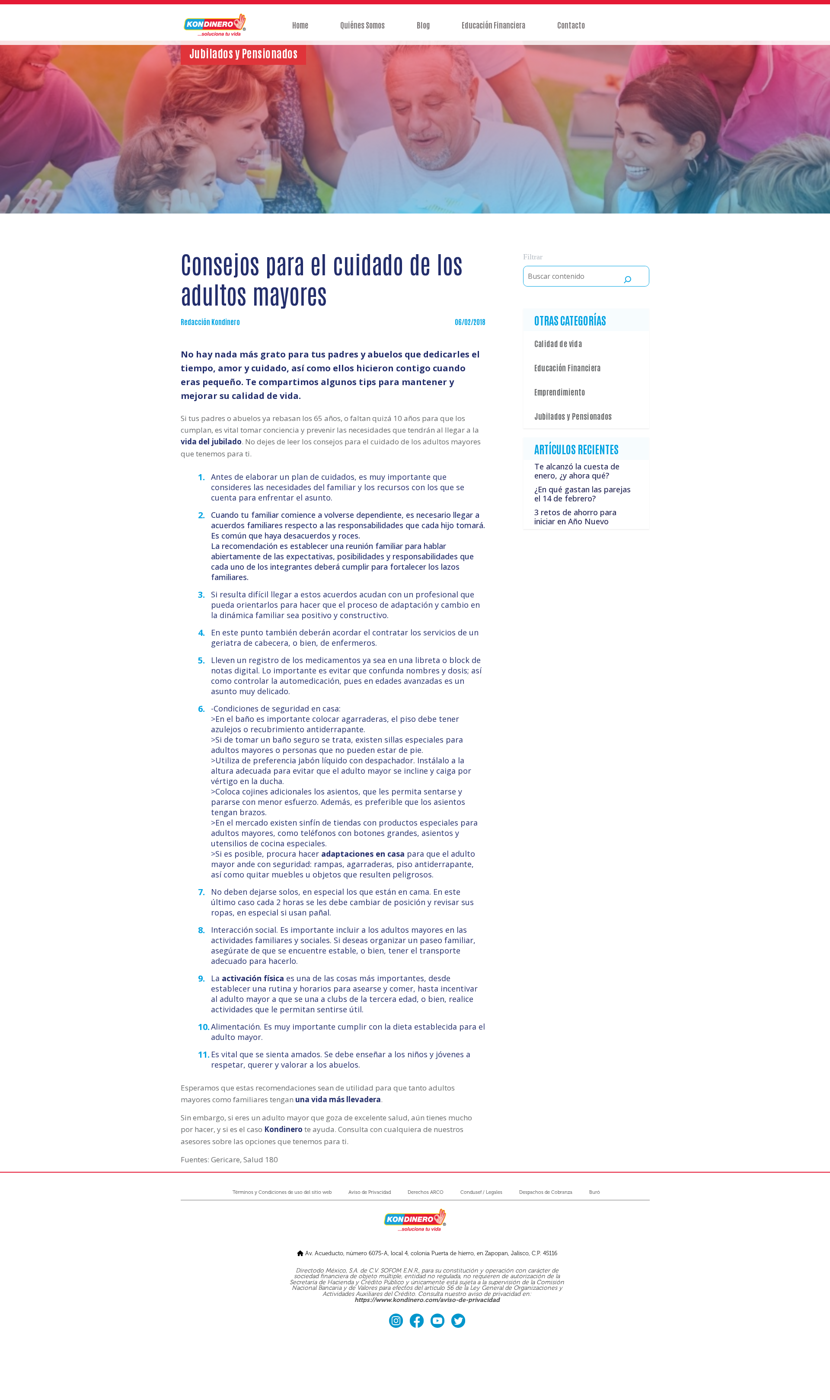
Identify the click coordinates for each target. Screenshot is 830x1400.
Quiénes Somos (362, 24)
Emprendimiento (559, 391)
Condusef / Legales (481, 1192)
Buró (594, 1192)
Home (300, 24)
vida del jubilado (211, 441)
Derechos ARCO (426, 1192)
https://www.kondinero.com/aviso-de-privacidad (427, 1300)
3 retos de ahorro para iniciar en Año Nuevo (575, 517)
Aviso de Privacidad (369, 1192)
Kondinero (283, 1129)
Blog (423, 24)
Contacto (571, 24)
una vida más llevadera (338, 1099)
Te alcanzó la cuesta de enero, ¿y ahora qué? (576, 471)
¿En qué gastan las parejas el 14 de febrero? (582, 494)
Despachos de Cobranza (545, 1192)
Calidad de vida (558, 343)
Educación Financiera (493, 24)
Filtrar (533, 256)
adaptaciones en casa (363, 853)
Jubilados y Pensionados (573, 416)
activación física (253, 978)
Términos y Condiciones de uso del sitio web (282, 1192)
